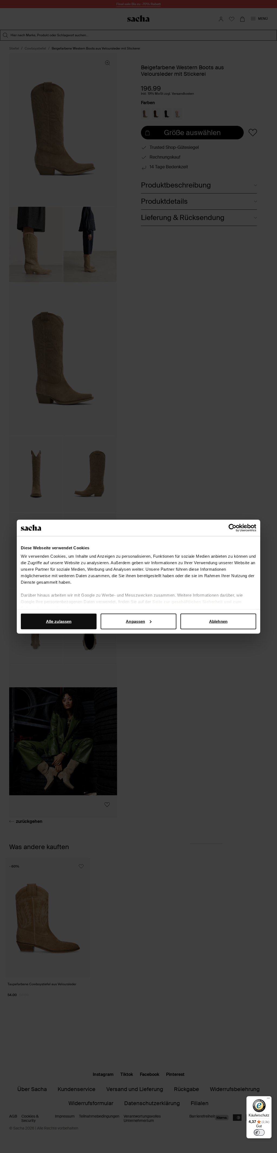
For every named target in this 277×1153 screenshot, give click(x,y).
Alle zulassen (58, 621)
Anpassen (135, 621)
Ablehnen (218, 621)
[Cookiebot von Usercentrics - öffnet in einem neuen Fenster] (232, 528)
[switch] (259, 1132)
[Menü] (268, 1099)
